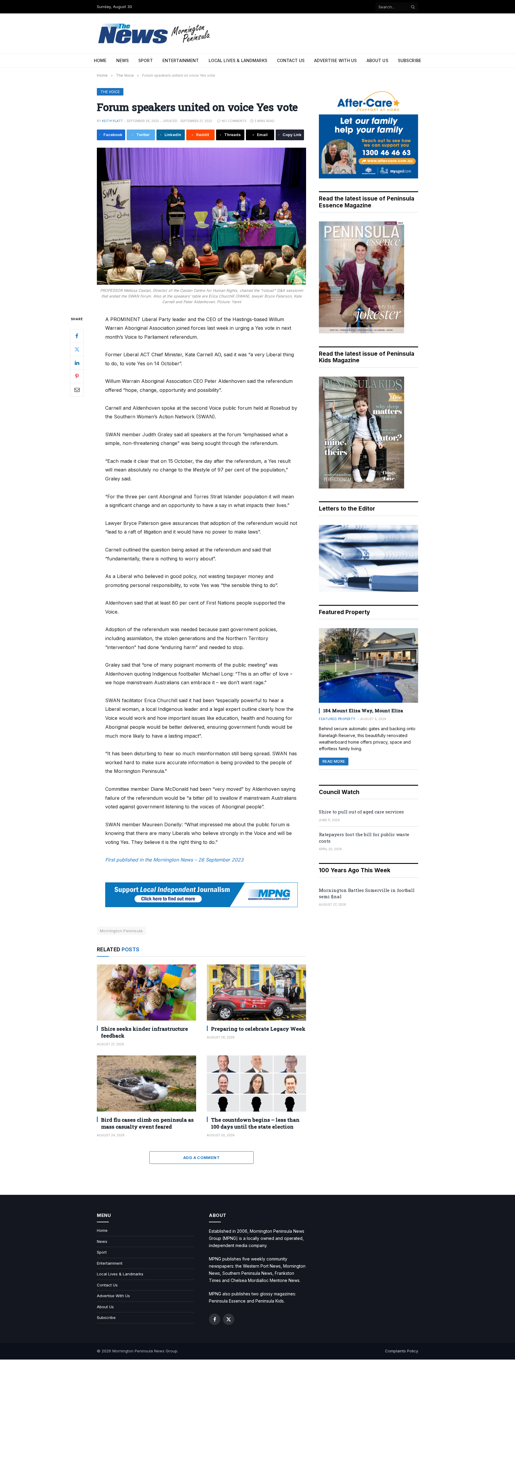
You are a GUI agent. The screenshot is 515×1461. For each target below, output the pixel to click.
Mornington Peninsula (121, 930)
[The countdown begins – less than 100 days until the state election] (256, 1083)
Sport (145, 60)
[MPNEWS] (155, 33)
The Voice (110, 92)
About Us (377, 60)
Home (100, 60)
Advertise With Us (335, 60)
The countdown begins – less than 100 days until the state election (255, 1123)
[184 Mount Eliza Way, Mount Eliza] (368, 665)
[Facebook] (77, 336)
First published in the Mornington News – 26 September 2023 (174, 860)
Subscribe (409, 60)
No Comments (234, 121)
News (122, 60)
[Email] (77, 389)
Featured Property (337, 719)
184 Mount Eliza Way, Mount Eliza (363, 710)
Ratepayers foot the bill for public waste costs (364, 837)
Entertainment (180, 60)
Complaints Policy (401, 1351)
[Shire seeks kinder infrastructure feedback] (146, 992)
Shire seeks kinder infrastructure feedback (144, 1032)
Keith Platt (112, 121)
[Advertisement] (257, 1410)
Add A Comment (201, 1157)
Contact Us (291, 60)
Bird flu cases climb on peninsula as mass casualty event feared (147, 1123)
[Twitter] (77, 349)
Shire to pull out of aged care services (361, 812)
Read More (333, 761)
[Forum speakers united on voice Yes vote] (201, 216)
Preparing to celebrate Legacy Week (258, 1028)
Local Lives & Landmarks (238, 60)
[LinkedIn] (77, 362)
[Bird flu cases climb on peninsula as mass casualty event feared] (146, 1083)
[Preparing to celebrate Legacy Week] (256, 992)
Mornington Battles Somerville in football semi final (367, 893)
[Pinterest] (77, 376)
